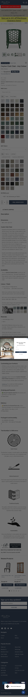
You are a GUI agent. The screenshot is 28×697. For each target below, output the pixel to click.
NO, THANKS (21, 354)
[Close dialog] (27, 338)
